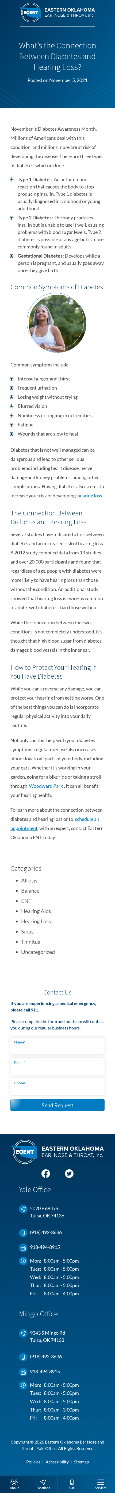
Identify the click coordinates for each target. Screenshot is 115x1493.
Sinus (27, 931)
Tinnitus (30, 941)
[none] (14, 1484)
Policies (33, 1461)
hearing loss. (89, 495)
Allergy (29, 880)
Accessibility (57, 1461)
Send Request (57, 1105)
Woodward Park (46, 786)
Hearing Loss (36, 921)
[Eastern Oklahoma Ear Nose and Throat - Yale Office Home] (57, 15)
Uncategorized (38, 952)
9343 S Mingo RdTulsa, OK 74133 (47, 1336)
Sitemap (81, 1461)
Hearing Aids (36, 911)
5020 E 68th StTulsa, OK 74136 (47, 1211)
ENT (26, 900)
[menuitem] (14, 1484)
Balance (30, 890)
